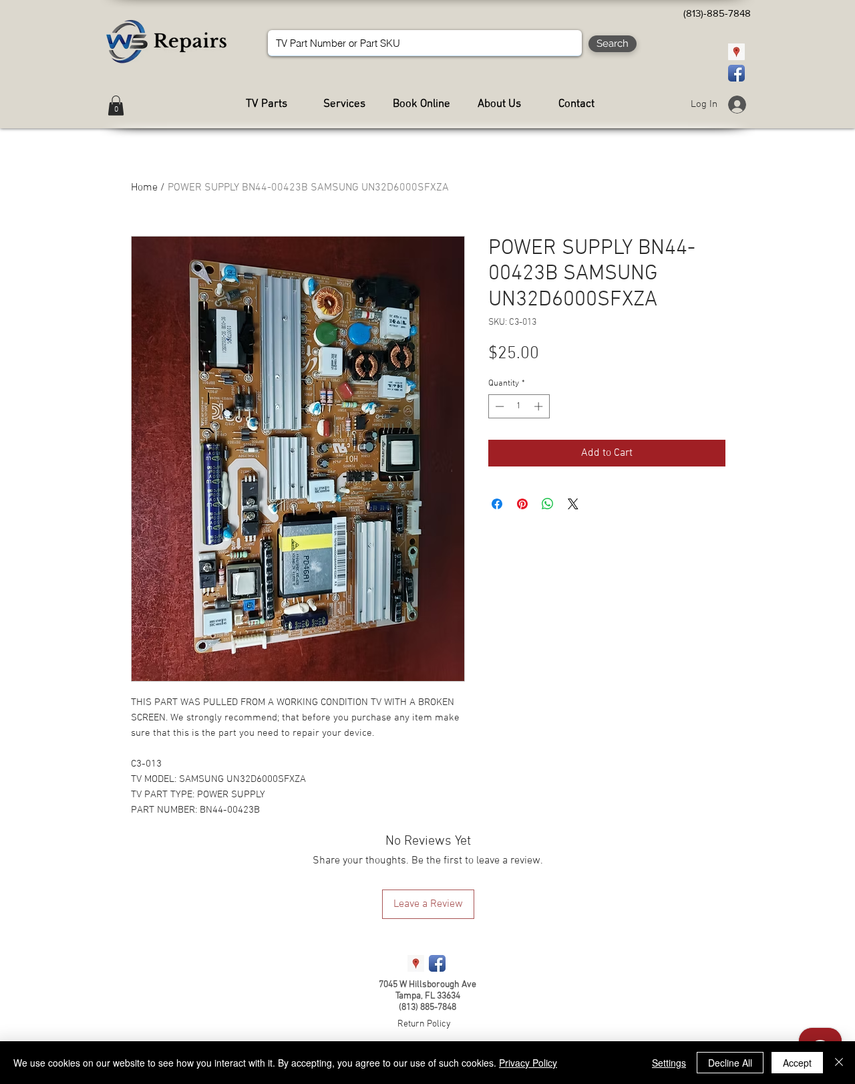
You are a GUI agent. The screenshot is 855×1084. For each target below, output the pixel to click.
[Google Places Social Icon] (736, 51)
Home (144, 187)
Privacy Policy (528, 1062)
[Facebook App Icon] (736, 73)
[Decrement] (498, 406)
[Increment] (540, 406)
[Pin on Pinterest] (522, 504)
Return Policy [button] (424, 1024)
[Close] (839, 1062)
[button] (116, 106)
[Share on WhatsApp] (548, 504)
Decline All (730, 1062)
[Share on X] (573, 504)
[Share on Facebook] (497, 504)
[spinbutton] (519, 406)
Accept (797, 1062)
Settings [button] (669, 1062)
